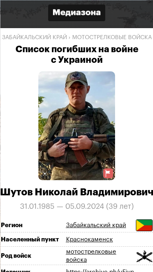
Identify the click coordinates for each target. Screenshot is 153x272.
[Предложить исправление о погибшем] (107, 173)
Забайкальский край (34, 37)
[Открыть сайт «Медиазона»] (76, 13)
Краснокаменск (89, 239)
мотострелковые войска (111, 37)
